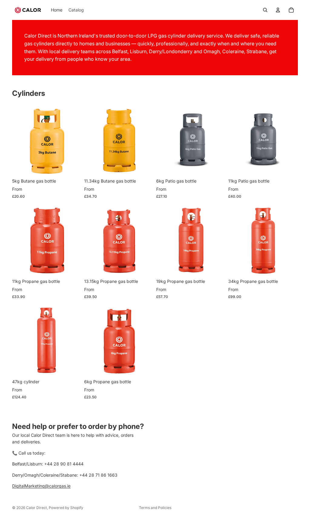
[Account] (278, 10)
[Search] (265, 10)
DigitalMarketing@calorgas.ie (41, 485)
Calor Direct (36, 507)
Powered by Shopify (66, 507)
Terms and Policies (155, 507)
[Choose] (72, 165)
